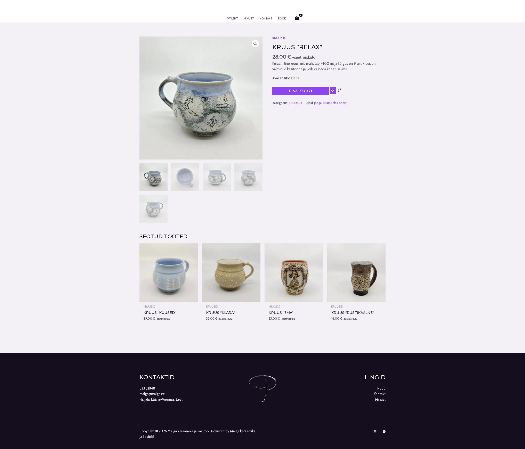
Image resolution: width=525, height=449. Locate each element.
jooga (318, 103)
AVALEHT (232, 18)
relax (334, 103)
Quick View (168, 297)
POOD (282, 18)
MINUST (249, 18)
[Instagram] (375, 431)
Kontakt (380, 394)
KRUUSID (279, 38)
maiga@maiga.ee (152, 394)
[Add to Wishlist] (333, 90)
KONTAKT (266, 18)
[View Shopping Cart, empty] (297, 18)
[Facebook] (384, 431)
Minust (380, 399)
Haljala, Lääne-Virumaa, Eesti (161, 399)
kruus (326, 103)
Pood (381, 388)
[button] (255, 43)
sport (343, 103)
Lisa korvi (301, 91)
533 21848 (147, 388)
